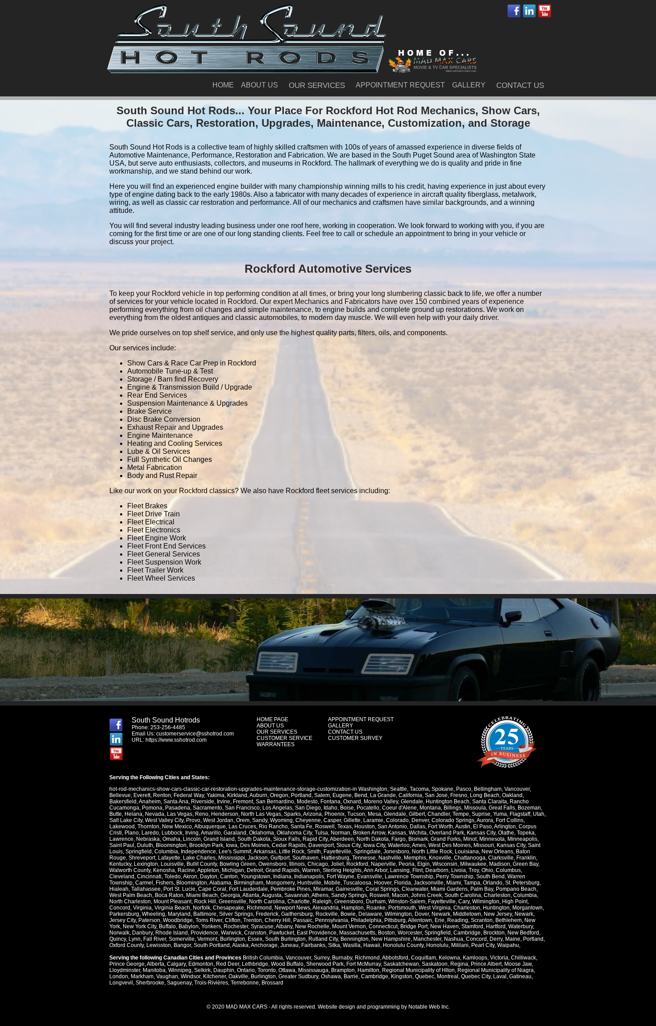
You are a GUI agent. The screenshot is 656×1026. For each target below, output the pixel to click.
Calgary (176, 964)
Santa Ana (175, 801)
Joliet (337, 864)
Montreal (447, 976)
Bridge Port (414, 926)
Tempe (461, 814)
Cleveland (121, 876)
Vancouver (517, 789)
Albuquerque (210, 826)
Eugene (342, 795)
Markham (142, 976)
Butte (115, 814)
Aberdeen (342, 839)
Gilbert (417, 814)
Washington (372, 789)
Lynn (135, 939)
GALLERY (469, 85)
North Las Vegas (261, 814)
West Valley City (164, 820)
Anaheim (150, 801)
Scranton (482, 920)
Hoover (382, 883)
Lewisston (158, 945)
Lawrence (121, 839)
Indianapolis (309, 876)
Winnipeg (179, 970)
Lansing (400, 870)
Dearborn (436, 870)
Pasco (463, 789)
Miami (453, 883)
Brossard (272, 983)
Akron (190, 876)
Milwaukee (473, 864)
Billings (452, 808)
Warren (311, 870)
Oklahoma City (294, 833)
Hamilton (368, 970)
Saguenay (179, 983)
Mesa (374, 814)
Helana (133, 814)
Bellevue (120, 795)
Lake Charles (199, 858)
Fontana (330, 801)
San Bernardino (275, 801)
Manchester (427, 939)
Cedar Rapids (289, 845)
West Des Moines (449, 845)
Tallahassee (146, 889)
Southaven (305, 858)
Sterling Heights (342, 870)
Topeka (526, 833)
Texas (344, 826)
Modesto (307, 801)
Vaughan (167, 976)
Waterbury (520, 926)
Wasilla (352, 945)
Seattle (398, 789)
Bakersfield (123, 801)
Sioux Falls (286, 839)
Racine (186, 870)
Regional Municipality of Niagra (495, 970)
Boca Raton (169, 895)
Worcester (410, 933)
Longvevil (121, 983)
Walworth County (129, 870)
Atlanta (250, 895)
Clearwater (415, 889)
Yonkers (211, 926)
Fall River (154, 939)
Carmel (144, 883)
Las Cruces (242, 826)
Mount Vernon (349, 926)
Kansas (397, 833)
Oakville (238, 976)
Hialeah (119, 889)
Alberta (155, 964)
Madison (499, 864)
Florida (402, 883)
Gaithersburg (297, 914)
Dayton (208, 876)
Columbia (166, 851)
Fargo (398, 839)
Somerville (182, 939)
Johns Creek (426, 895)
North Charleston (130, 901)
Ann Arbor (375, 870)
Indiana (282, 876)
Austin (462, 826)
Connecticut (383, 926)
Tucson (356, 814)
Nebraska (148, 839)
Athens (319, 895)
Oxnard (352, 801)
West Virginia (435, 908)
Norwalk (119, 933)
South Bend (490, 876)
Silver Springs (236, 914)
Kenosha (164, 870)
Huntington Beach (447, 801)
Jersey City (122, 920)
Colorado (397, 820)
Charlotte (298, 901)
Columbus (508, 870)
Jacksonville (429, 883)
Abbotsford (395, 958)
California (410, 795)
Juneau (289, 945)
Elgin (423, 864)
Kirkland (237, 795)
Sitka (334, 945)
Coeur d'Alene (399, 808)
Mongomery (280, 883)
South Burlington (285, 939)
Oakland (512, 795)
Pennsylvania (331, 920)
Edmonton (200, 964)
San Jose (436, 795)
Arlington (505, 826)
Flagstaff (520, 814)
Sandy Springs (349, 895)
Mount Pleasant (172, 901)
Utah (538, 814)
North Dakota (373, 839)
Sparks (292, 814)
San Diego (308, 808)
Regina (459, 964)
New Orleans (497, 851)
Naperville (383, 864)
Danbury (142, 933)
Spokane (442, 789)
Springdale (367, 851)
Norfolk (201, 908)
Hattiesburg (335, 858)
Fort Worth (440, 826)
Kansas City (481, 833)
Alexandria (325, 908)
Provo (193, 820)
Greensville (232, 901)
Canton (229, 876)
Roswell (325, 826)
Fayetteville (337, 851)
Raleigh (322, 901)
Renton (162, 795)
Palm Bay (481, 889)
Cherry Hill (278, 920)
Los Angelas (277, 808)
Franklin (526, 858)
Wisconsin (444, 864)
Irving (192, 833)
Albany (284, 926)
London (118, 976)
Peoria (407, 864)
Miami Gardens (449, 889)
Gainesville (349, 889)
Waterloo (399, 845)
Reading (457, 920)
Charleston (497, 895)
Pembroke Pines (290, 889)
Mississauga (313, 970)
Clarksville (501, 858)
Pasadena (177, 808)
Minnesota (492, 839)
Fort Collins (509, 820)
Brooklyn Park (206, 845)
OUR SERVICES (317, 85)
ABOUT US (259, 85)
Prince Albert (486, 964)
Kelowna (449, 958)
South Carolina (462, 895)
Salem (322, 795)
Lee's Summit (235, 851)
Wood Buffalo (287, 964)
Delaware (370, 914)
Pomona (152, 808)
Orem (242, 820)
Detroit (255, 870)
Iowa (231, 845)
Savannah (296, 895)
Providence (204, 933)
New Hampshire (391, 939)
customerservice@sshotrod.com (195, 734)
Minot (470, 839)
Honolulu (437, 945)
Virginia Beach (172, 908)
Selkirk (202, 970)
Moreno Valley (381, 801)
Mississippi (231, 858)
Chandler (439, 814)
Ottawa (286, 970)
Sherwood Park (325, 964)
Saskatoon (435, 964)
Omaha (171, 839)
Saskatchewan (401, 964)
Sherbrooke (150, 983)
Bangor (182, 945)
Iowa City (374, 845)
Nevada (154, 814)
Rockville (327, 914)
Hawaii (371, 945)
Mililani (460, 945)
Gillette (352, 820)
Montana (430, 808)
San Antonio (392, 826)
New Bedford (523, 933)
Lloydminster (124, 970)
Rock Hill (205, 901)
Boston (386, 933)
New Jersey (498, 914)
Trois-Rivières (211, 983)
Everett (141, 795)
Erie (439, 920)
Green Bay (525, 864)
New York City (139, 926)
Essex (255, 939)
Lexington (146, 864)
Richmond (259, 908)
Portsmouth (402, 908)
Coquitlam (423, 958)
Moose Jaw (517, 964)
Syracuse (262, 926)
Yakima (215, 795)
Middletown (467, 914)
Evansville (369, 876)
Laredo (150, 833)
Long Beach (484, 795)
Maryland (179, 914)
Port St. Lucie (179, 889)
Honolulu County (403, 945)
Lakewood (122, 826)
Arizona (312, 814)
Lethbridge (255, 964)
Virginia (142, 908)
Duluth (145, 845)
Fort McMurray (363, 964)
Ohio (487, 870)
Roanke (376, 908)
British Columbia (263, 958)
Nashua (453, 939)
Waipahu (508, 945)
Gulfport (280, 858)
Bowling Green (238, 864)
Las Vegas (179, 814)
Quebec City (475, 976)
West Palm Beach (130, 895)
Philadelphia (366, 920)
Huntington (496, 908)
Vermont (207, 939)
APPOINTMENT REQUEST (400, 85)
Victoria (499, 958)
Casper (332, 820)
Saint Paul (121, 845)
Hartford (496, 926)
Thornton (148, 826)
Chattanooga (470, 858)
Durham (376, 901)
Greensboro (348, 901)
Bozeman (529, 808)
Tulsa (321, 833)
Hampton (352, 908)
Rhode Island (171, 933)
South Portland (212, 945)
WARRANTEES (276, 744)
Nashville (389, 858)
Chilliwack (523, 958)
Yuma (500, 814)
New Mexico (177, 826)
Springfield (138, 851)
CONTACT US (520, 85)
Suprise (481, 814)
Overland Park (446, 833)
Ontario (246, 970)
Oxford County (126, 945)
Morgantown (527, 908)
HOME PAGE (272, 719)
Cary (463, 901)
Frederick (267, 914)
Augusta (272, 895)
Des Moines (254, 845)
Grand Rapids (282, 870)
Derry (496, 939)
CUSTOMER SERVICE (284, 738)
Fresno (458, 795)
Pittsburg (395, 920)
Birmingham (248, 883)
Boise (347, 808)
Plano (132, 833)
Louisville (172, 864)
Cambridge (467, 933)
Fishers (165, 883)
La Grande (383, 795)
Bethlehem (508, 920)
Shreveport (142, 858)
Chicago (317, 864)
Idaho (330, 808)
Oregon (279, 795)
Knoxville (440, 858)
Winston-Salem (406, 901)
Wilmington (485, 901)
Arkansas (264, 851)
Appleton (208, 870)
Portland (301, 795)
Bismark (418, 839)
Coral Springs (382, 889)
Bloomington (171, 845)
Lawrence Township (409, 876)
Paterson (149, 920)
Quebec (424, 976)
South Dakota (253, 839)
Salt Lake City (125, 820)
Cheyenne (308, 820)
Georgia (230, 895)
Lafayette (169, 858)
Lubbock (172, 833)
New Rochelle (312, 926)
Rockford (357, 864)
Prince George (127, 964)
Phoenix (334, 814)
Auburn (258, 795)
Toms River (208, 920)
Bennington (354, 939)
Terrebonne (245, 983)
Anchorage (264, 945)
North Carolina (267, 901)
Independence (198, 851)
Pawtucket (281, 933)
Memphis (415, 858)
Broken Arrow (369, 833)
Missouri (483, 845)
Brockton (494, 933)
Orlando (492, 883)
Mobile (332, 883)
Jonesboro (396, 851)
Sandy (259, 820)
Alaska (240, 945)
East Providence (316, 933)
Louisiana (467, 851)
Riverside (202, 801)
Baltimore (204, 914)
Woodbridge (178, 920)
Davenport (321, 845)
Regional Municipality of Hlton (418, 970)
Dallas (417, 826)
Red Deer (227, 964)
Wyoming (281, 820)
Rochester (236, 926)
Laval (500, 976)
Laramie (373, 820)
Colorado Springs (453, 820)
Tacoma (419, 789)
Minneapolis (522, 839)
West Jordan (218, 820)
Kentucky (120, 864)
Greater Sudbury (298, 976)
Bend (360, 795)
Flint (417, 870)
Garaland (235, 833)
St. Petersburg (522, 883)
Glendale (412, 801)
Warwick (231, 933)
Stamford (472, 926)
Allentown (420, 920)
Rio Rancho (273, 826)
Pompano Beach (516, 889)
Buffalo (167, 926)
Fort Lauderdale (248, 889)
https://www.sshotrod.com (176, 740)
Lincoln (192, 839)
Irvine (223, 801)
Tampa (472, 883)
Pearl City (482, 945)
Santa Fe (301, 826)
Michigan (233, 870)
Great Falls (502, 808)
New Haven (444, 926)
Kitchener (214, 976)
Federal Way (189, 795)
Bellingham (488, 789)
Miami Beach (202, 895)
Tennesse (364, 858)
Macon (400, 895)
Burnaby (342, 958)
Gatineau (520, 976)
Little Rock (291, 851)
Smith (314, 851)
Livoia (458, 870)
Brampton (343, 970)
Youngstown (255, 876)
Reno (201, 814)
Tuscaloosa (357, 883)
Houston (364, 826)
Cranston (255, 933)
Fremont (243, 801)
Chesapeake (228, 908)
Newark (441, 914)
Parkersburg (124, 914)
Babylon (189, 926)
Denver (420, 820)
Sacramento (207, 808)
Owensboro (272, 864)
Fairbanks (313, 945)
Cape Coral (212, 889)
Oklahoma (261, 833)
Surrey (321, 958)
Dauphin (223, 970)
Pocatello (368, 808)
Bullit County (202, 864)
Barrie (351, 976)
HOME (223, 85)
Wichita (418, 833)
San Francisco (242, 808)
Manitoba (154, 970)
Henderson (224, 814)
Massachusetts (357, 933)
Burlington (232, 939)
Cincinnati (149, 876)
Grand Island (219, 839)
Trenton (252, 920)
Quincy (117, 939)
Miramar (323, 889)
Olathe (506, 833)
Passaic (302, 920)
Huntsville (309, 883)
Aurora (485, 820)
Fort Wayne (340, 876)
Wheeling (153, 914)
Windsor (190, 976)
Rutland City (323, 939)
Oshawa (331, 976)
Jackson (258, 858)
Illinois (297, 864)
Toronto (266, 970)
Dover (422, 914)
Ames (419, 845)
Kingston (401, 976)
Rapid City (315, 839)
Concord (119, 908)
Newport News (292, 908)
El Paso (482, 826)
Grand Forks (446, 839)
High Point (514, 901)
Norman (340, 833)
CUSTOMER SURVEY (355, 738)
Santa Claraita (489, 801)
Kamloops (475, 958)
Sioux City (348, 845)
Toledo (172, 876)
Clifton (233, 920)
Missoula (475, 808)
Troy (474, 870)
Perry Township (454, 876)
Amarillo (211, 833)
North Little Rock (432, 851)
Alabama (220, 883)
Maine (512, 939)
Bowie (348, 914)
